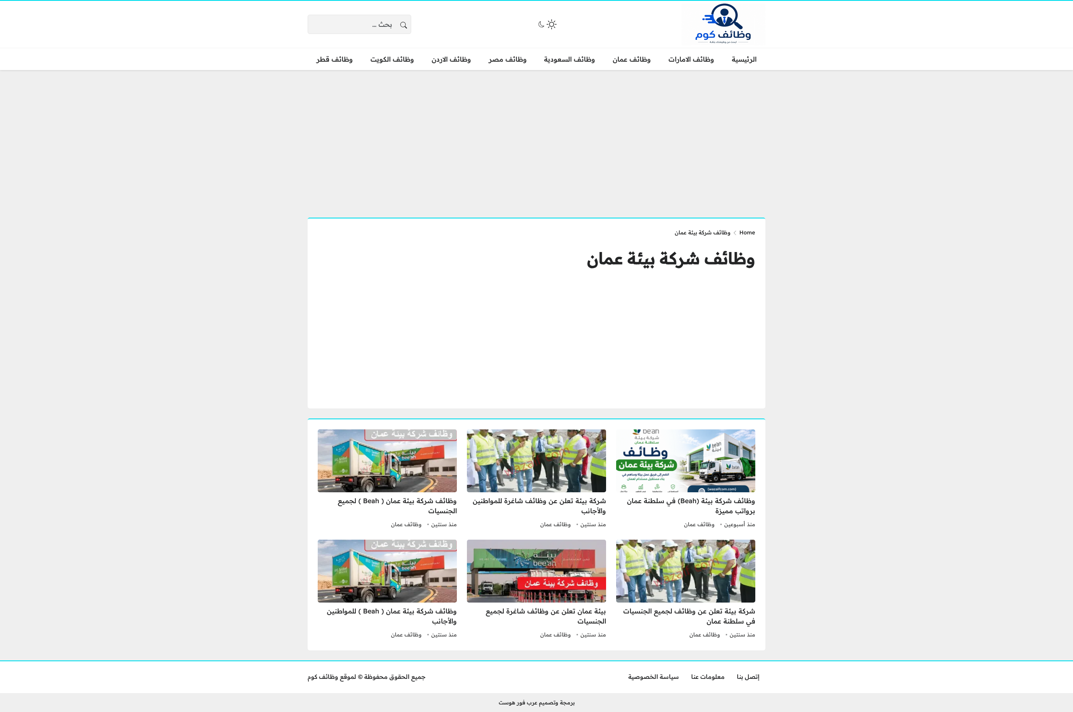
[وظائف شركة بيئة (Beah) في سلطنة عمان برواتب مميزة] (685, 479)
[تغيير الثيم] (546, 24)
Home (747, 232)
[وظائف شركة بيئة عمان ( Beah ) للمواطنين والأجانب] (387, 590)
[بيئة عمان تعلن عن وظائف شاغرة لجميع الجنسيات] (536, 590)
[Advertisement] (536, 138)
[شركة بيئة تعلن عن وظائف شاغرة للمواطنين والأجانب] (536, 479)
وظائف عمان (699, 524)
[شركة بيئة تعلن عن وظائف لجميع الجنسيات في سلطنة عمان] (685, 590)
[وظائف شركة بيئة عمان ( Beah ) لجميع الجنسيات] (387, 479)
